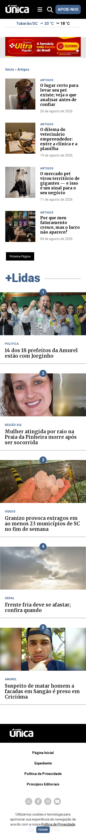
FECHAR (43, 829)
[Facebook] (38, 801)
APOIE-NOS (68, 9)
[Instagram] (47, 801)
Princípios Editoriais (43, 784)
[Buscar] (50, 9)
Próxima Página (20, 256)
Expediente (43, 763)
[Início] (17, 12)
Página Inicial (43, 753)
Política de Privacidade (43, 774)
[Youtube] (57, 801)
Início (9, 69)
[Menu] (42, 9)
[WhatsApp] (28, 801)
